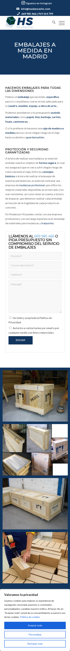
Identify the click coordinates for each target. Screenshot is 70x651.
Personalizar (35, 634)
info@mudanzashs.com (35, 8)
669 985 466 (28, 13)
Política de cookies (30, 616)
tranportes (47, 223)
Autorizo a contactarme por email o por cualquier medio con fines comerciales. (33, 330)
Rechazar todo (35, 643)
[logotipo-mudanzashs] (29, 23)
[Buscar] (52, 23)
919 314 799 (45, 13)
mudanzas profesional (32, 185)
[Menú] (60, 23)
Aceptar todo (35, 625)
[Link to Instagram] (36, 3)
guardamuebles (35, 137)
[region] (35, 620)
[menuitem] (52, 23)
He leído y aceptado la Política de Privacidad (30, 320)
